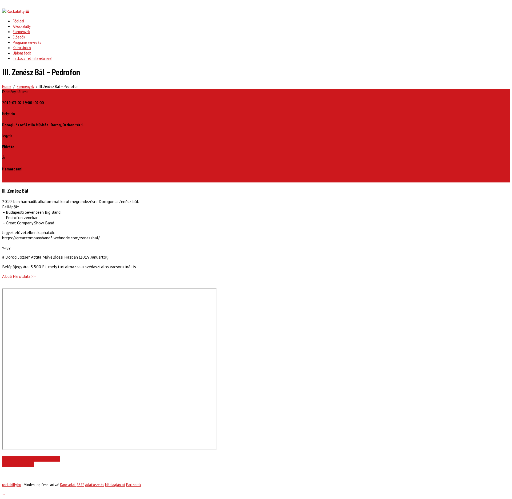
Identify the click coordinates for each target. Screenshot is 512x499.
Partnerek (133, 484)
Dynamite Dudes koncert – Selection (32, 459)
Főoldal (18, 21)
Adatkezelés (94, 484)
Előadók (19, 37)
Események (21, 31)
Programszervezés (27, 42)
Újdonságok (22, 53)
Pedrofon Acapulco (17, 464)
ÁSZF (80, 484)
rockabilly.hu (11, 484)
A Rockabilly (22, 26)
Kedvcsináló (22, 47)
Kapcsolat (68, 484)
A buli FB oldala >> (19, 276)
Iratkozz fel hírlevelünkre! (32, 58)
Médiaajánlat (115, 484)
